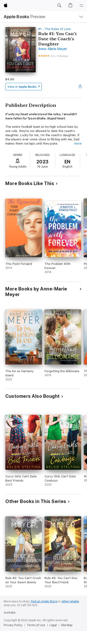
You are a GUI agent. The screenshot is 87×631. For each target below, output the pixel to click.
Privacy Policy (13, 625)
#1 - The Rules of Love (54, 29)
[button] (59, 5)
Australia (9, 612)
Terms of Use (36, 625)
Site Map (67, 625)
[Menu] (81, 5)
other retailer (70, 601)
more (78, 143)
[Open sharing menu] (80, 86)
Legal (53, 625)
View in (21, 86)
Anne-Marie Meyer (52, 49)
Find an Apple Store (44, 601)
